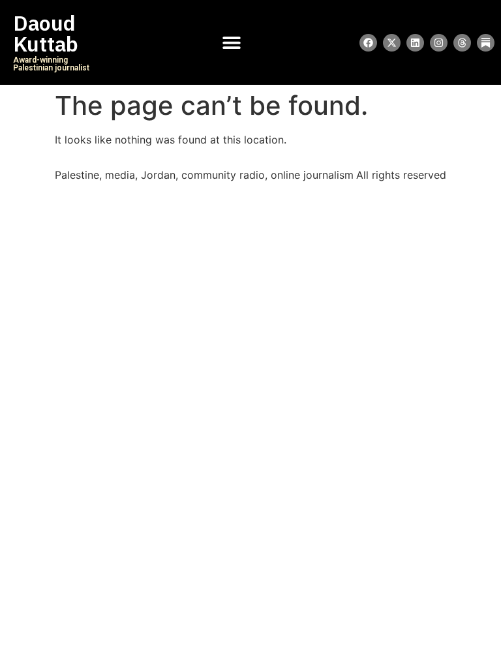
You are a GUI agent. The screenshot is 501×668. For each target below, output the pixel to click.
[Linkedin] (415, 43)
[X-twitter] (392, 43)
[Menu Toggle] (231, 42)
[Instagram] (439, 43)
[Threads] (462, 43)
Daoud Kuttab (45, 34)
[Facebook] (368, 43)
